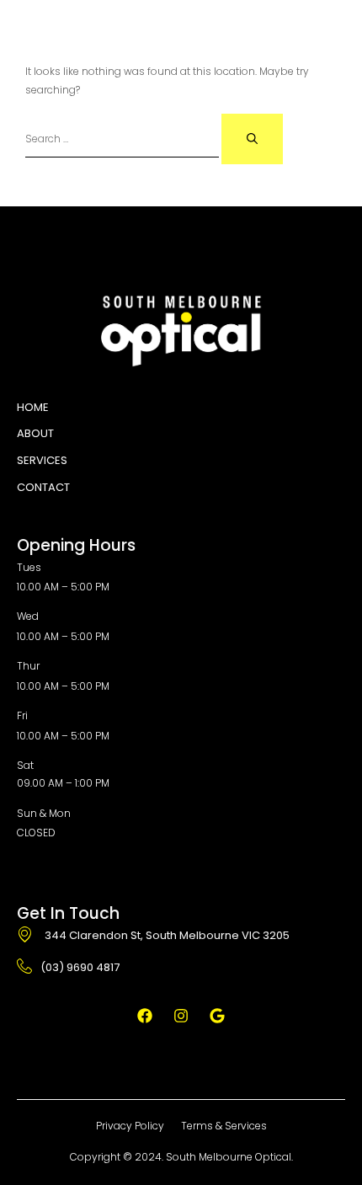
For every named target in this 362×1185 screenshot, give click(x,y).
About (35, 433)
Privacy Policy (130, 1125)
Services (42, 460)
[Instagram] (181, 1015)
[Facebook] (144, 1015)
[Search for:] (123, 138)
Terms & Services (224, 1125)
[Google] (217, 1015)
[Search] (252, 139)
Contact (43, 487)
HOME (33, 407)
